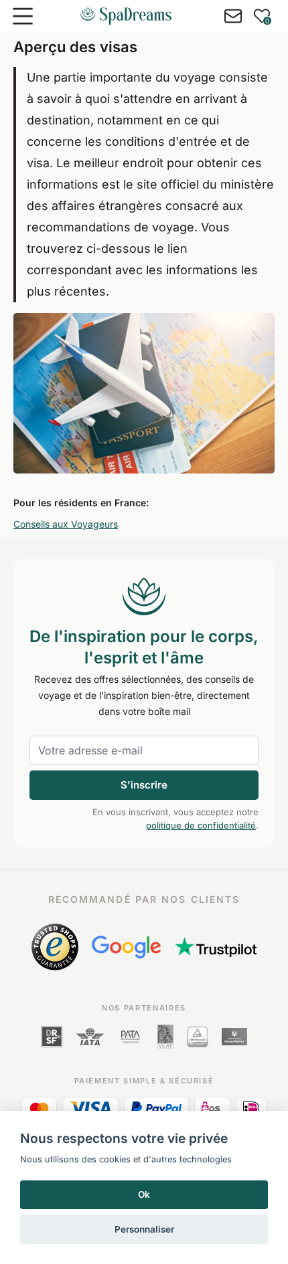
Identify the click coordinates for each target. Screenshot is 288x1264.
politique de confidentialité (201, 825)
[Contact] (233, 16)
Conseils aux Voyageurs (65, 524)
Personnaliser (144, 1229)
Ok (144, 1194)
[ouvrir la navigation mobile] (23, 16)
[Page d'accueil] (126, 16)
